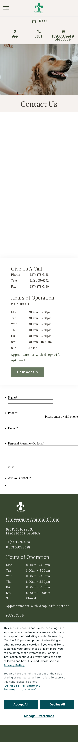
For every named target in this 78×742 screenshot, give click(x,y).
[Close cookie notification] (72, 628)
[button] (6, 8)
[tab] (21, 304)
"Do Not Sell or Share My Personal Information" (22, 687)
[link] (39, 8)
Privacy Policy (14, 665)
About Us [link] (15, 615)
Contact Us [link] (27, 372)
